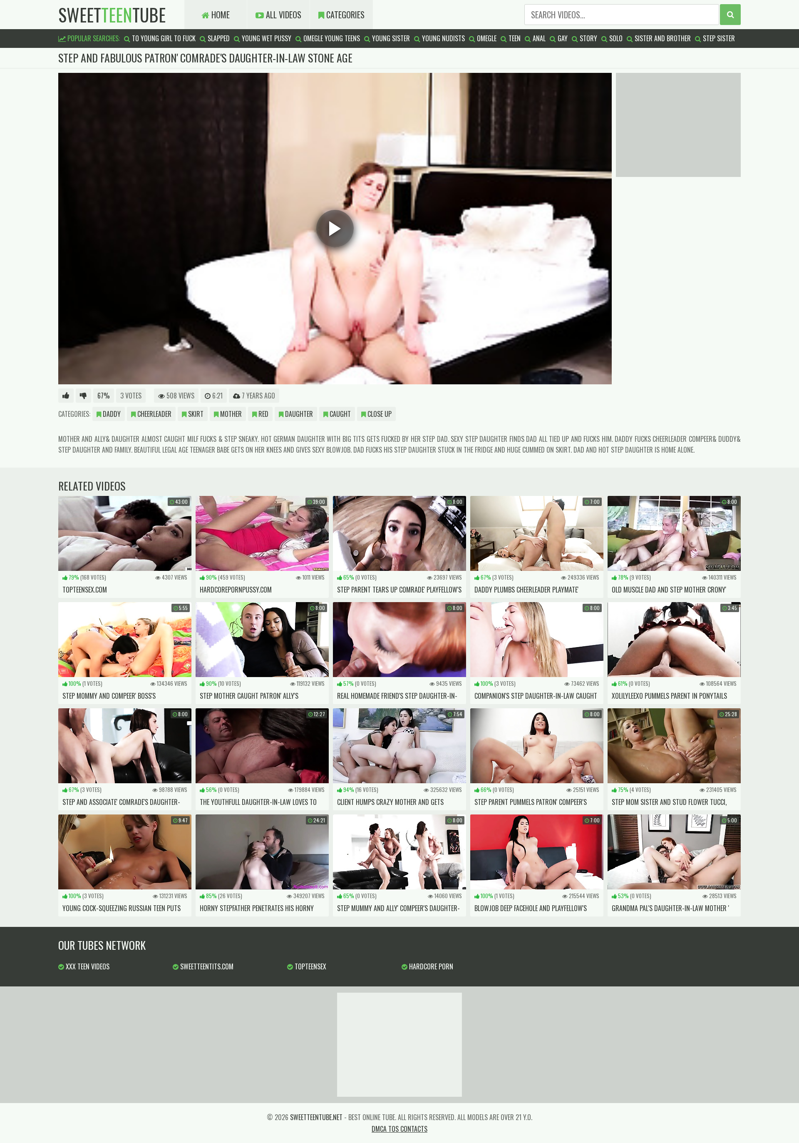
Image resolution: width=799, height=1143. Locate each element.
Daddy (111, 414)
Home (219, 14)
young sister (390, 38)
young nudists (442, 38)
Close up (379, 414)
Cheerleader (153, 414)
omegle (485, 38)
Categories (344, 14)
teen (514, 38)
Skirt (194, 414)
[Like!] (66, 395)
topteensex (309, 966)
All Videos (282, 14)
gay (562, 38)
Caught (339, 414)
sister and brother (662, 38)
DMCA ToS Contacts (399, 1129)
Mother (230, 414)
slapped (218, 38)
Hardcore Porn (430, 966)
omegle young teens (331, 38)
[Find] (730, 14)
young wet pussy (265, 38)
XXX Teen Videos (86, 966)
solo (615, 38)
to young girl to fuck (163, 38)
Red (262, 414)
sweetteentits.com (206, 966)
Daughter (298, 414)
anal (538, 38)
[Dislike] (83, 395)
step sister (718, 38)
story (587, 38)
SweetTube (112, 14)
